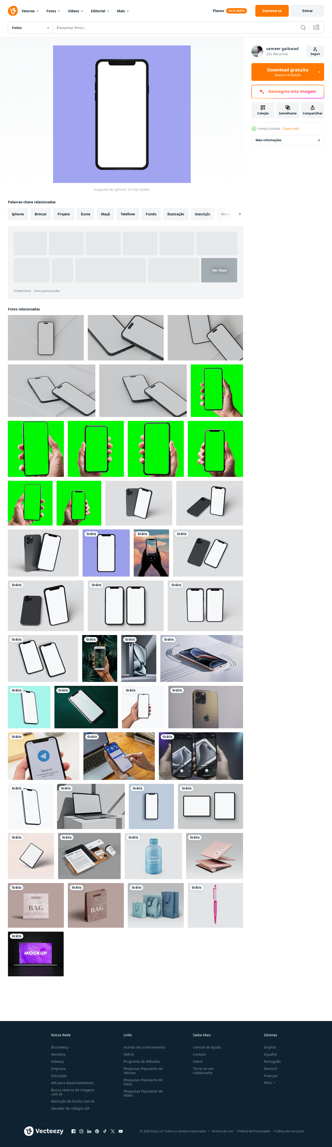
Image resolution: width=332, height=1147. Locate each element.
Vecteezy (58, 1054)
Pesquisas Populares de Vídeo (143, 1093)
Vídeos (73, 11)
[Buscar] (303, 27)
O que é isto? (291, 128)
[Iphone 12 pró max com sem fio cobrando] (201, 658)
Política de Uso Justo (289, 1131)
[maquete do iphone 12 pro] (151, 806)
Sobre (197, 1061)
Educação (59, 1075)
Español (270, 1054)
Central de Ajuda (207, 1047)
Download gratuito (287, 72)
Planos (218, 10)
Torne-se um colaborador (203, 1070)
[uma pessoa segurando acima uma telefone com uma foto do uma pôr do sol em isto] (151, 553)
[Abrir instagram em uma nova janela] (81, 1131)
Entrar (307, 10)
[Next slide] (236, 214)
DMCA (129, 1054)
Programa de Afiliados (142, 1061)
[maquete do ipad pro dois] (210, 806)
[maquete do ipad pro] (31, 856)
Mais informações (268, 140)
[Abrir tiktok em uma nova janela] (105, 1131)
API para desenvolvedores (72, 1082)
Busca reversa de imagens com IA (73, 1092)
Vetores (28, 11)
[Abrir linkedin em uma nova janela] (89, 1131)
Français (271, 1075)
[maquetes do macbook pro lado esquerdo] (91, 806)
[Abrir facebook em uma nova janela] (73, 1131)
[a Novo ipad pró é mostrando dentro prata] (138, 658)
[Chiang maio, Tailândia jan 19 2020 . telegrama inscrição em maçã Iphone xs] (43, 756)
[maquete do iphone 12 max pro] (30, 806)
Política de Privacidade (253, 1131)
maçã (105, 214)
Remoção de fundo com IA (72, 1101)
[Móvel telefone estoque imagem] (143, 707)
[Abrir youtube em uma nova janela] (121, 1131)
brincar (41, 214)
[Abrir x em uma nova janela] (113, 1131)
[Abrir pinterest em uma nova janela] (97, 1131)
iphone (18, 214)
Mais (121, 11)
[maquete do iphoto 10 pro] (29, 707)
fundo (151, 214)
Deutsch (270, 1068)
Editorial (98, 11)
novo (225, 214)
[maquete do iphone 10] (106, 553)
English (270, 1047)
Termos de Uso (222, 1131)
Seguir (315, 54)
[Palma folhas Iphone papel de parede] (99, 658)
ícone (85, 214)
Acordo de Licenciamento (144, 1047)
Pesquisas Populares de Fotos (143, 1082)
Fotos (51, 11)
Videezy (57, 1061)
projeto (64, 214)
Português (272, 1061)
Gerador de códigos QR (70, 1108)
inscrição (202, 214)
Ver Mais (219, 270)
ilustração (175, 214)
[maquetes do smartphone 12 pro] (138, 503)
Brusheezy (59, 1047)
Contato (199, 1054)
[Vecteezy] (13, 11)
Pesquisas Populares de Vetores (143, 1070)
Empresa (58, 1068)
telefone (128, 214)
